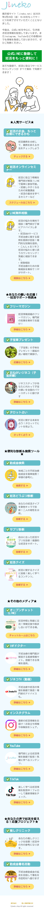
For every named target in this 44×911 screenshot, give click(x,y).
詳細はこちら (21, 329)
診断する (20, 519)
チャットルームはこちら (22, 635)
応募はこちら (21, 362)
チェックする (21, 156)
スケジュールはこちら (20, 202)
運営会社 (14, 903)
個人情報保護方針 (27, 903)
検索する (20, 485)
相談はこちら (21, 278)
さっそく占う (21, 435)
